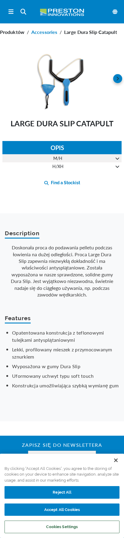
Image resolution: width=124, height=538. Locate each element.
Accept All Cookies (62, 509)
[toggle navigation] (11, 12)
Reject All (62, 492)
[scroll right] (117, 78)
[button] (62, 79)
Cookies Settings (62, 526)
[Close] (115, 460)
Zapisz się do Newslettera (62, 445)
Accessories (44, 32)
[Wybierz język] (115, 11)
